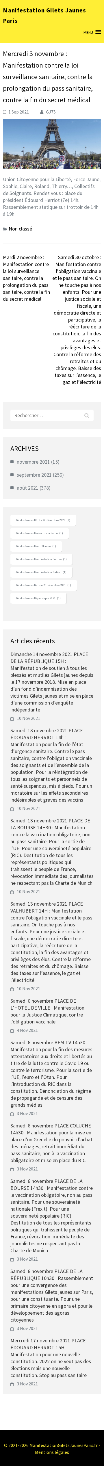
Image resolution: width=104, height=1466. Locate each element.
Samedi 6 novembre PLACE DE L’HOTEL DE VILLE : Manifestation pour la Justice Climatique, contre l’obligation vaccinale (47, 1011)
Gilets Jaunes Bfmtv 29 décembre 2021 (43, 520)
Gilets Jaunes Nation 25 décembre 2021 (43, 585)
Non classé (20, 228)
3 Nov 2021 (27, 1113)
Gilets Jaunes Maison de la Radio (39, 533)
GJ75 (51, 112)
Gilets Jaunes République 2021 (38, 598)
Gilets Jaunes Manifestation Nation (41, 572)
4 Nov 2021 (27, 1030)
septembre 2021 (34, 474)
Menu (88, 32)
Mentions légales (52, 1452)
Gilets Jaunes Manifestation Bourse (41, 559)
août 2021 (27, 487)
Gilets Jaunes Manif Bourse (36, 546)
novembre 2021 (33, 461)
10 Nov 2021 (28, 718)
